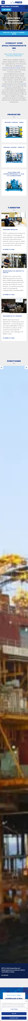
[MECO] (16, 2)
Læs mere (6, 9)
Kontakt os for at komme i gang (14, 33)
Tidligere (1, 367)
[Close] (26, 1001)
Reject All (14, 1013)
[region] (14, 1010)
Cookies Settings (14, 1009)
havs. (10, 86)
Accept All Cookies (14, 1018)
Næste (26, 367)
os (13, 82)
